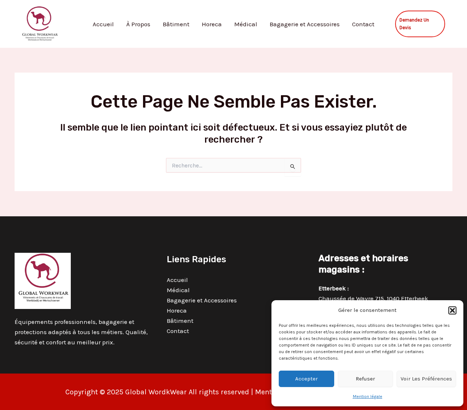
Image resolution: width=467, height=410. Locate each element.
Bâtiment (176, 24)
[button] (452, 310)
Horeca (212, 24)
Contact (363, 24)
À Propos (138, 24)
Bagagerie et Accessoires (305, 24)
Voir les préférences (426, 378)
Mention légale (367, 396)
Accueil (103, 24)
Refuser (365, 378)
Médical (245, 24)
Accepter (306, 378)
